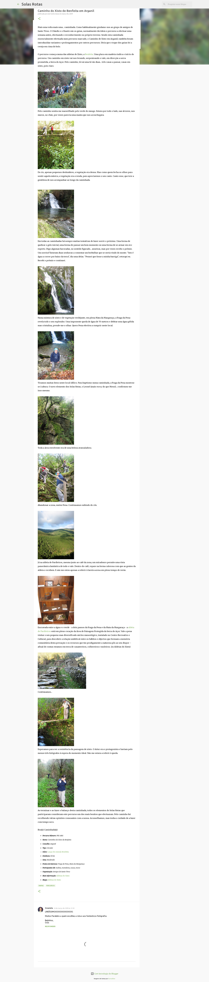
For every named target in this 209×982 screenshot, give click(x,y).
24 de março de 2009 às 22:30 (64, 908)
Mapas (41, 885)
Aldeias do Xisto (63, 876)
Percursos (50, 885)
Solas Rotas (32, 4)
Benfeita (89, 54)
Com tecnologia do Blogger (106, 974)
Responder (50, 926)
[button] (39, 18)
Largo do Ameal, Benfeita (58, 852)
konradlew (111, 978)
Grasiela (49, 908)
